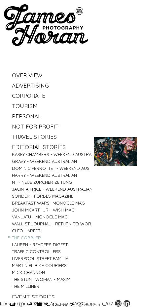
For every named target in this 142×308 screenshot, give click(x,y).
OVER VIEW (27, 75)
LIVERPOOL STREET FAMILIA (40, 258)
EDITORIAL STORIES (39, 146)
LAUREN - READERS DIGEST (40, 244)
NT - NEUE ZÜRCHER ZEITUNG (42, 182)
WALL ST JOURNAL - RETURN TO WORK (53, 223)
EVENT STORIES (33, 296)
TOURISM (25, 105)
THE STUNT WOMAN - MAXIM (41, 279)
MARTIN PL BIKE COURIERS (39, 265)
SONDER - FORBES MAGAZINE (42, 196)
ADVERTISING (30, 85)
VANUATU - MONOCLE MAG (40, 216)
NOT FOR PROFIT (35, 126)
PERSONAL (26, 116)
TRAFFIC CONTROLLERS (36, 251)
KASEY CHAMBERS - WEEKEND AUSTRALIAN (56, 154)
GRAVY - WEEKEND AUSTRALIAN (44, 161)
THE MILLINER (25, 286)
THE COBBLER (26, 237)
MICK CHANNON (28, 272)
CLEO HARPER (26, 230)
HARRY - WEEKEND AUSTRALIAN (44, 175)
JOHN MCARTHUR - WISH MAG (43, 209)
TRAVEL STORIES (34, 136)
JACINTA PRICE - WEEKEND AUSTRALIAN (52, 189)
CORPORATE (28, 95)
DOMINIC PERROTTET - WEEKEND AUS (50, 168)
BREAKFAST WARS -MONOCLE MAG (48, 203)
